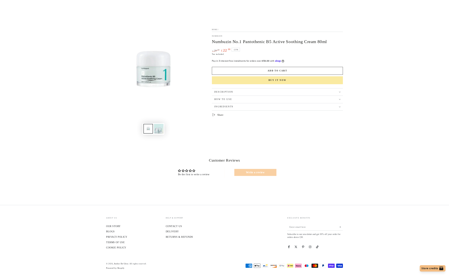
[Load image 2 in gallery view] (158, 129)
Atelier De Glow (121, 264)
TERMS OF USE (115, 242)
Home (215, 29)
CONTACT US (174, 226)
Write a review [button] (255, 172)
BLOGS (110, 231)
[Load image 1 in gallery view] (148, 129)
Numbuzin (217, 36)
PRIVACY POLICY (116, 236)
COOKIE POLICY (116, 247)
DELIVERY (172, 231)
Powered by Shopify (115, 268)
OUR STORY (113, 226)
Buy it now (277, 80)
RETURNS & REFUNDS (179, 236)
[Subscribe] (341, 227)
